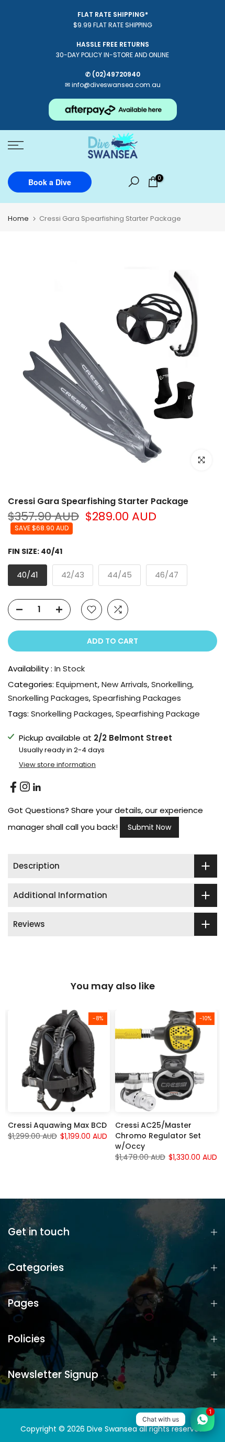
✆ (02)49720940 (112, 74)
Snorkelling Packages (48, 697)
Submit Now (149, 827)
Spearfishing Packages (137, 697)
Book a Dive (49, 182)
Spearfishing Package (158, 713)
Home (18, 218)
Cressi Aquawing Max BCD (57, 1125)
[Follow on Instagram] (25, 787)
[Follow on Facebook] (13, 787)
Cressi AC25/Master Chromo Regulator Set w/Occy (158, 1135)
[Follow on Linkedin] (36, 787)
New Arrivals (125, 684)
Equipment (77, 684)
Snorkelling (171, 684)
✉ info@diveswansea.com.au (113, 84)
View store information (57, 765)
